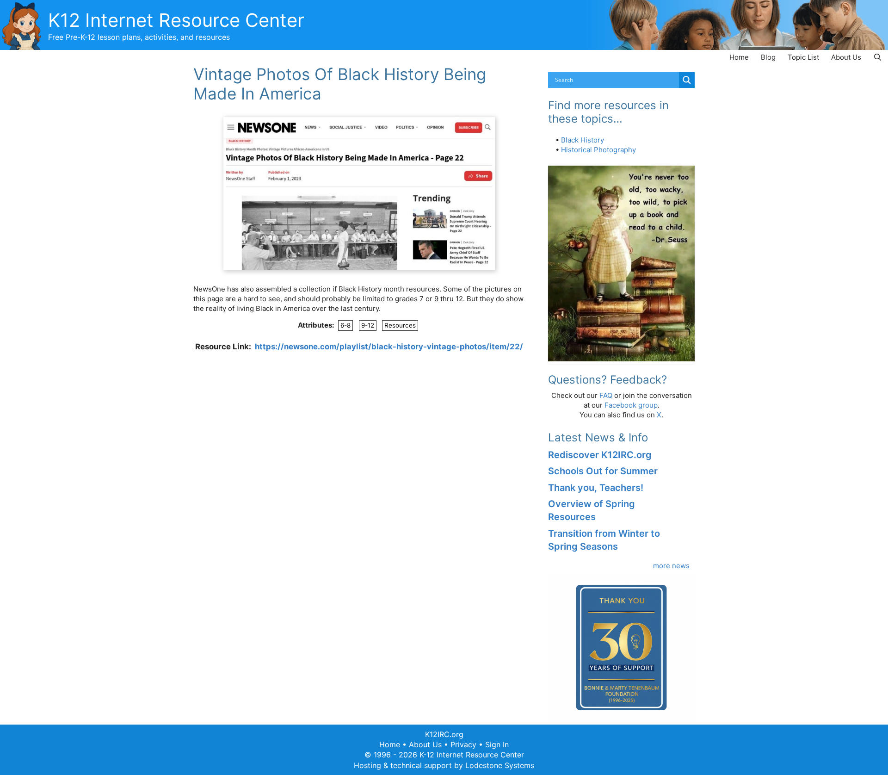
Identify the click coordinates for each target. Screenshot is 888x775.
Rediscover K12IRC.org (600, 454)
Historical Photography (598, 149)
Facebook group (631, 405)
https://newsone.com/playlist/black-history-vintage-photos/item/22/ (389, 346)
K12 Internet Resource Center (176, 20)
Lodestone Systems (499, 765)
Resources (400, 325)
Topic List (803, 57)
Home (739, 57)
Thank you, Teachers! (595, 487)
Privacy (463, 744)
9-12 (367, 325)
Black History (582, 140)
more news (671, 565)
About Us (846, 57)
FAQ (605, 395)
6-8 (345, 325)
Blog (768, 57)
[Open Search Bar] (877, 57)
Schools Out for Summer (603, 471)
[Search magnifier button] (687, 80)
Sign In (497, 744)
